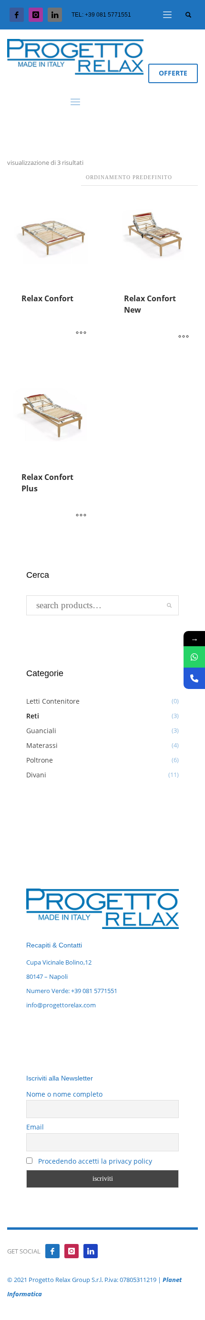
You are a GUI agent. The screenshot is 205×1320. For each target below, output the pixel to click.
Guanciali (41, 730)
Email (35, 1126)
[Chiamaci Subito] (194, 678)
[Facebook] (17, 15)
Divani (36, 774)
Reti (32, 715)
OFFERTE (173, 72)
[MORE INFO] (81, 333)
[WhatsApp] (194, 657)
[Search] (169, 605)
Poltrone (39, 760)
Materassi (42, 745)
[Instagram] (36, 15)
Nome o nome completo (64, 1094)
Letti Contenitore (53, 701)
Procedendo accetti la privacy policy (94, 1161)
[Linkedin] (90, 1251)
